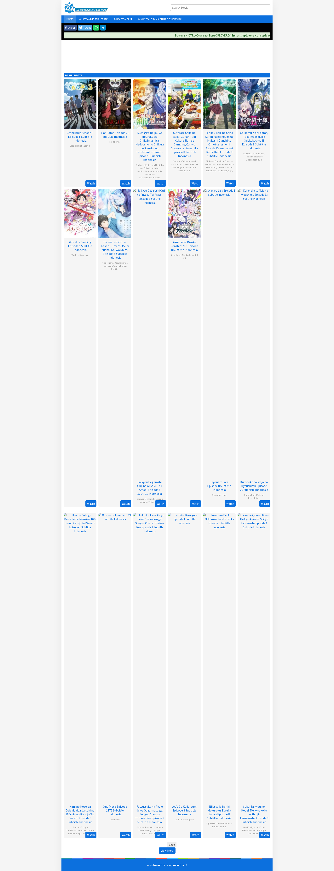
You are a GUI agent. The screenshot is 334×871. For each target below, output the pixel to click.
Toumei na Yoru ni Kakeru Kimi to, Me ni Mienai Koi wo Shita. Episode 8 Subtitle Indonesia (115, 249)
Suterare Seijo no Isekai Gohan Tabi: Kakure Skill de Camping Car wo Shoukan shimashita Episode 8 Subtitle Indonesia (184, 144)
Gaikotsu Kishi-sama (253, 153)
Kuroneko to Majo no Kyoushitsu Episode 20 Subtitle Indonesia (254, 486)
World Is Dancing (80, 255)
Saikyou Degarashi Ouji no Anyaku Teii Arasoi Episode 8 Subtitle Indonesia (149, 487)
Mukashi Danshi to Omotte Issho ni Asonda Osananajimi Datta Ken (219, 164)
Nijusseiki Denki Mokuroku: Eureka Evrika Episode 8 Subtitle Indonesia (219, 812)
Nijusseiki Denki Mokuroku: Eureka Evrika (219, 825)
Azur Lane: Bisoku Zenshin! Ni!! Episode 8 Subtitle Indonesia (184, 246)
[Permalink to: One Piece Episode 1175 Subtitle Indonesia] (114, 657)
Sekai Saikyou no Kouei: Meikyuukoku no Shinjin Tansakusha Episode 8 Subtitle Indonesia (254, 814)
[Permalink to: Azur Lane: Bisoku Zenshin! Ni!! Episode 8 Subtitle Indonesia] (184, 213)
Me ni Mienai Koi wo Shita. (114, 262)
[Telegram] (103, 28)
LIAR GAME (114, 141)
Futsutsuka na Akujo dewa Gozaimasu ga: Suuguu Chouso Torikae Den (149, 830)
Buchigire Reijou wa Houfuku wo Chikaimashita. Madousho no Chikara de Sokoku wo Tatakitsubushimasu (149, 171)
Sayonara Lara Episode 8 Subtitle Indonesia (219, 486)
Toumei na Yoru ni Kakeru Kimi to (114, 267)
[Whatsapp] (96, 28)
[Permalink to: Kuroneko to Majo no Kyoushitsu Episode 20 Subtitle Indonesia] (254, 333)
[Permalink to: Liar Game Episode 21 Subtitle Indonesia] (114, 104)
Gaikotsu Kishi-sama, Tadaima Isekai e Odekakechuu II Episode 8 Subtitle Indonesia (254, 140)
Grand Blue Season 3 (80, 145)
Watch (91, 183)
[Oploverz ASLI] (86, 7)
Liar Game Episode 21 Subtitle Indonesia (115, 135)
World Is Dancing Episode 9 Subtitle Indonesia (80, 246)
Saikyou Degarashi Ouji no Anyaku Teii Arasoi (150, 500)
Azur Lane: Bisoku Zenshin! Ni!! (184, 257)
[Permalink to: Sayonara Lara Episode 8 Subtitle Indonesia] (219, 333)
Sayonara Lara (219, 495)
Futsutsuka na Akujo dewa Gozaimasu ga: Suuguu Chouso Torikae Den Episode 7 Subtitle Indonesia (149, 814)
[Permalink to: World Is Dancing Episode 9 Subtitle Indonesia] (80, 213)
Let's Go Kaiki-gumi (184, 819)
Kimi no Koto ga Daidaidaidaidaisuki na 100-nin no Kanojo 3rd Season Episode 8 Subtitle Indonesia (80, 814)
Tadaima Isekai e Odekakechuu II (253, 158)
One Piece (114, 819)
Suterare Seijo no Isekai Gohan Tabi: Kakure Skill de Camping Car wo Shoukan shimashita (184, 166)
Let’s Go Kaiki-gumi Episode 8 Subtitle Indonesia (184, 810)
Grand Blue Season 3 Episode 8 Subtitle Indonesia (80, 136)
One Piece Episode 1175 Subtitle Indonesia (115, 810)
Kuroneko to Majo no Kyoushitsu (254, 497)
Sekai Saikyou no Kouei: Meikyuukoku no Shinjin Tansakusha (254, 830)
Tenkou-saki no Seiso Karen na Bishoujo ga (219, 169)
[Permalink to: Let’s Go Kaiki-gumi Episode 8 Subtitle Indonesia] (184, 657)
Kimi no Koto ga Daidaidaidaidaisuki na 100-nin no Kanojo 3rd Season (80, 830)
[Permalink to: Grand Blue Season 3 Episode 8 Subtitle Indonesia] (80, 104)
